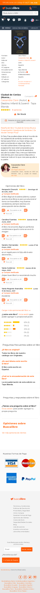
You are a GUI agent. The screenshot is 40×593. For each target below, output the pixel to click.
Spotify (35, 577)
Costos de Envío (19, 520)
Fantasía (21, 85)
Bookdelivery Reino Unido (11, 581)
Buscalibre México (25, 587)
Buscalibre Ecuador (11, 585)
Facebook (20, 577)
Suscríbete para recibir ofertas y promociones (18, 543)
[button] (27, 72)
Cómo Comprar (18, 513)
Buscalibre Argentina (27, 581)
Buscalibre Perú (8, 589)
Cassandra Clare (24, 58)
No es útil (9, 213)
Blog (15, 524)
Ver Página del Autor (18, 169)
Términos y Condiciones (21, 506)
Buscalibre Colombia (24, 583)
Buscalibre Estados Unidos (24, 589)
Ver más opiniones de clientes (14, 433)
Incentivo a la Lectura (20, 529)
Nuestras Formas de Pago (22, 515)
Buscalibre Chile (10, 583)
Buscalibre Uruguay (11, 587)
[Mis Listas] (8, 20)
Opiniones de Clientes (21, 517)
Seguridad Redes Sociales (22, 522)
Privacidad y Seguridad (21, 510)
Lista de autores (19, 527)
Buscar (36, 13)
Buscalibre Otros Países (18, 591)
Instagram (25, 577)
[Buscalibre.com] (11, 8)
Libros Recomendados (21, 531)
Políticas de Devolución (21, 508)
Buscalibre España (25, 585)
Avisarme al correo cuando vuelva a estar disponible (21, 121)
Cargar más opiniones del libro (15, 310)
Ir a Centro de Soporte (10, 560)
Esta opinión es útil (15, 210)
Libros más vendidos (20, 28)
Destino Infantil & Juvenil (26, 60)
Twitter (30, 577)
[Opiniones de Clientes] (19, 20)
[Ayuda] (14, 20)
